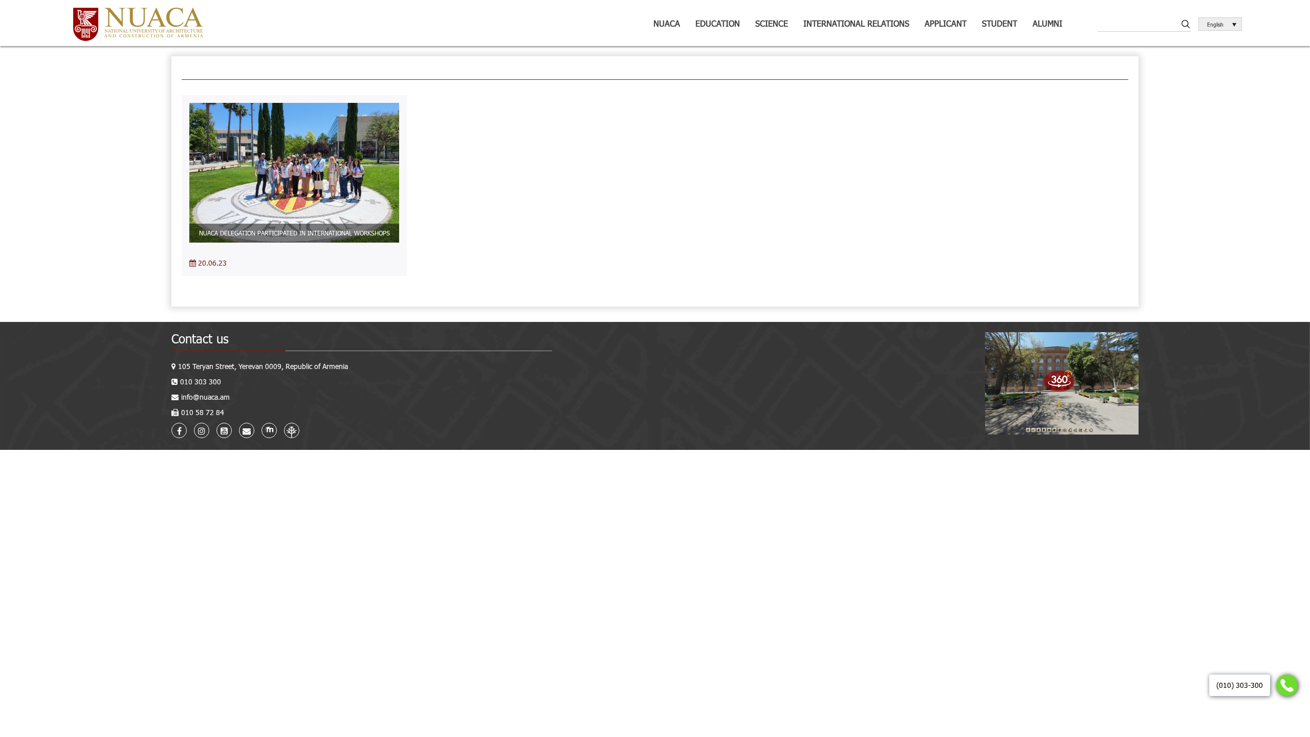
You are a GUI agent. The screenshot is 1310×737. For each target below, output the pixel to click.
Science (771, 23)
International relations (856, 23)
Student (999, 23)
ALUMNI (1047, 23)
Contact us (200, 338)
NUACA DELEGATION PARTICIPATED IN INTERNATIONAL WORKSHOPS (294, 232)
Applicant (946, 23)
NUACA (666, 23)
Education (717, 23)
